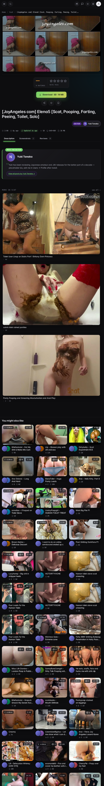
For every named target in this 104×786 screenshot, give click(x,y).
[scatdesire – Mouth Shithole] (51, 692)
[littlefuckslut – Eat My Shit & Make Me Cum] (18, 439)
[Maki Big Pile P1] (85, 501)
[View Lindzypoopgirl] (41, 512)
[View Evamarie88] (41, 765)
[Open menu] (4, 4)
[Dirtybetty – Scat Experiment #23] (85, 439)
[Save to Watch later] (30, 427)
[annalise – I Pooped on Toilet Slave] (18, 502)
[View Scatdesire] (41, 701)
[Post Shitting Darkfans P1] (85, 533)
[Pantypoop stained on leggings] (85, 692)
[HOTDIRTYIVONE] (51, 564)
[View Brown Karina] (7, 543)
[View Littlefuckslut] (7, 448)
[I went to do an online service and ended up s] (51, 534)
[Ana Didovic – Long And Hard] (18, 471)
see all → (96, 190)
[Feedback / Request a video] (82, 3)
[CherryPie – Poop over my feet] (85, 755)
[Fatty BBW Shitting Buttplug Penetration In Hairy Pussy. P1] (85, 629)
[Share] (44, 103)
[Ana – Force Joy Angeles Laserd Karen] (85, 724)
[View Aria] (74, 480)
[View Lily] (41, 448)
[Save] (58, 103)
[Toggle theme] (87, 3)
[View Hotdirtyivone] (41, 575)
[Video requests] (76, 3)
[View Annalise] (7, 512)
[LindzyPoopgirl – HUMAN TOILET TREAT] (51, 502)
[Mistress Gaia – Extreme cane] (51, 629)
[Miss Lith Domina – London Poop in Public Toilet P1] (18, 660)
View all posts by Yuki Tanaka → (21, 174)
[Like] (51, 103)
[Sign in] (98, 3)
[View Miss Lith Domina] (7, 670)
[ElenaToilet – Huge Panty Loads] (51, 471)
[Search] (10, 4)
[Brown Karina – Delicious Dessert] (18, 534)
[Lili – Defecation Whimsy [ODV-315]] (18, 755)
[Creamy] (18, 722)
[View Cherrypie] (74, 765)
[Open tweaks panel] (93, 3)
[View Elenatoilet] (41, 480)
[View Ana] (74, 733)
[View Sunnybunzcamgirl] (41, 670)
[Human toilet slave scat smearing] (85, 565)
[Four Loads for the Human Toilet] (18, 597)
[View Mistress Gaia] (41, 638)
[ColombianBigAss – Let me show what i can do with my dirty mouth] (51, 724)
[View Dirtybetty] (74, 448)
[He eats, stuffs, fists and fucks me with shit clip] (85, 660)
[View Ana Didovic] (7, 480)
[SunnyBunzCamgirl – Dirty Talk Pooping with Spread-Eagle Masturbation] (51, 660)
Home (4, 12)
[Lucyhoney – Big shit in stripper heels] (18, 565)
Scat (11, 12)
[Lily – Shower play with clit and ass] (51, 439)
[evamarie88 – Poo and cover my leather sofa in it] (51, 755)
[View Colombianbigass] (41, 733)
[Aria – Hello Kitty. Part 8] (85, 469)
